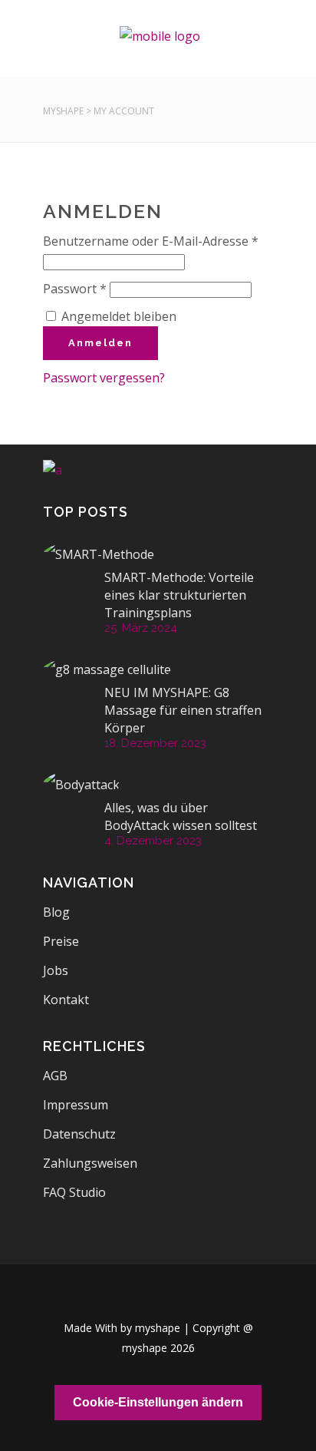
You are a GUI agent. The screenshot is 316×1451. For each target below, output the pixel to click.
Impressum (75, 1104)
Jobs (55, 970)
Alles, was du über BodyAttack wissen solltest (180, 816)
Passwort (75, 288)
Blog (56, 912)
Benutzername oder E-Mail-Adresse (150, 241)
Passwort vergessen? (104, 377)
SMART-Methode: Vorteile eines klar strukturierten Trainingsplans (179, 595)
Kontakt (66, 999)
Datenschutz (79, 1133)
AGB (55, 1075)
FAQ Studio (74, 1192)
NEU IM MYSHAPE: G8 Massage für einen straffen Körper (183, 710)
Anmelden (100, 343)
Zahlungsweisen (90, 1163)
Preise (61, 941)
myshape (63, 110)
